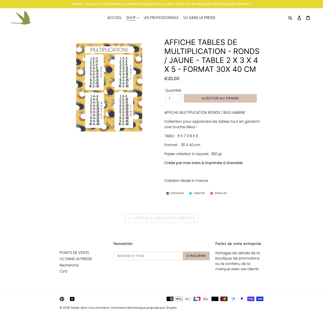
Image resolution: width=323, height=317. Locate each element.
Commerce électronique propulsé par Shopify (143, 308)
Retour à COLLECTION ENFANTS (164, 218)
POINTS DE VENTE (74, 252)
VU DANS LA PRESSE (76, 258)
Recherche (69, 265)
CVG (63, 271)
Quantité (173, 90)
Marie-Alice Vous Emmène (90, 308)
